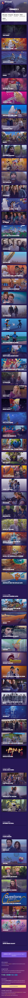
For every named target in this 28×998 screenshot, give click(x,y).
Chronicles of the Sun (9, 796)
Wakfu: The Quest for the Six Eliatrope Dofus (11, 542)
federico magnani (8, 964)
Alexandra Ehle (7, 128)
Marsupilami (7, 810)
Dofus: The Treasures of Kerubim (13, 556)
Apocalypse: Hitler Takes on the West (12, 702)
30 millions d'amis (8, 769)
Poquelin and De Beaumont (11, 289)
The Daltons (6, 262)
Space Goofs (6, 409)
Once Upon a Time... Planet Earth (13, 449)
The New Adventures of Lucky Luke (13, 369)
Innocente (6, 850)
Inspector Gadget (8, 62)
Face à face (6, 396)
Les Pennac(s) (7, 315)
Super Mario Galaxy (9, 943)
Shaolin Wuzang (8, 756)
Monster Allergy (8, 88)
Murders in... (7, 516)
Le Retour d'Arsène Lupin (10, 596)
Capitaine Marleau (8, 155)
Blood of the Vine (8, 529)
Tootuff (5, 649)
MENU (25, 3)
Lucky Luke (6, 329)
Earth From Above (8, 569)
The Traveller (7, 182)
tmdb (2, 972)
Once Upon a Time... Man (10, 115)
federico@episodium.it (19, 992)
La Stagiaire (6, 382)
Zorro (5, 75)
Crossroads (6, 249)
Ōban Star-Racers (8, 476)
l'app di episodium (7, 995)
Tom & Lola (6, 302)
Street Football (8, 489)
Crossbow (6, 502)
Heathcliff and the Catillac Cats (13, 582)
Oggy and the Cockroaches (11, 235)
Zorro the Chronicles (9, 436)
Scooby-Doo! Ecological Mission (13, 743)
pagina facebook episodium (10, 993)
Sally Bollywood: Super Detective (13, 916)
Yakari (5, 623)
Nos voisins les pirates (10, 876)
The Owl (5, 863)
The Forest (6, 35)
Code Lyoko (6, 168)
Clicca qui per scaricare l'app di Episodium (14, 954)
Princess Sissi (7, 102)
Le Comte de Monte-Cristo (11, 636)
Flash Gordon (7, 836)
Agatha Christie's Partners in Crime (14, 676)
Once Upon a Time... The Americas (13, 275)
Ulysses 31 (6, 716)
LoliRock (5, 930)
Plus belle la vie (8, 783)
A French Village (8, 729)
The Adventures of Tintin (10, 342)
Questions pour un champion (12, 903)
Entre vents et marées (10, 890)
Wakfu (5, 142)
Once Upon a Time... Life (10, 48)
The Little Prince (8, 422)
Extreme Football (8, 823)
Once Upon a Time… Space (10, 209)
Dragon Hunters (8, 663)
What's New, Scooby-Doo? (10, 355)
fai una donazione (14, 986)
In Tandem (6, 222)
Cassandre (6, 195)
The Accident (6, 689)
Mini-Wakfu (6, 462)
